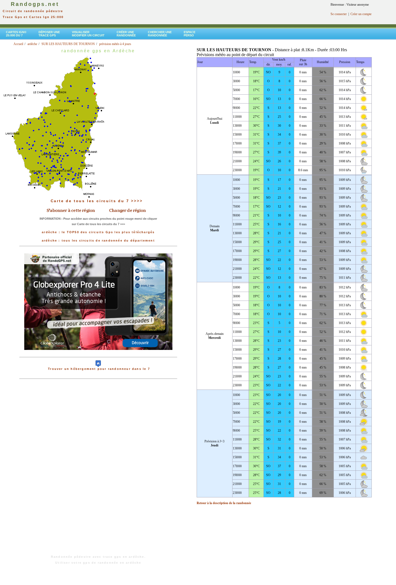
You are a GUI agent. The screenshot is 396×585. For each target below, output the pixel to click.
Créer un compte (360, 14)
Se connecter (339, 14)
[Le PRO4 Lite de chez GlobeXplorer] (98, 354)
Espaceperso (189, 33)
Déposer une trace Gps (49, 33)
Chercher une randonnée (160, 33)
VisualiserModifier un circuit (88, 33)
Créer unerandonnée (126, 33)
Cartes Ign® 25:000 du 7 (16, 33)
